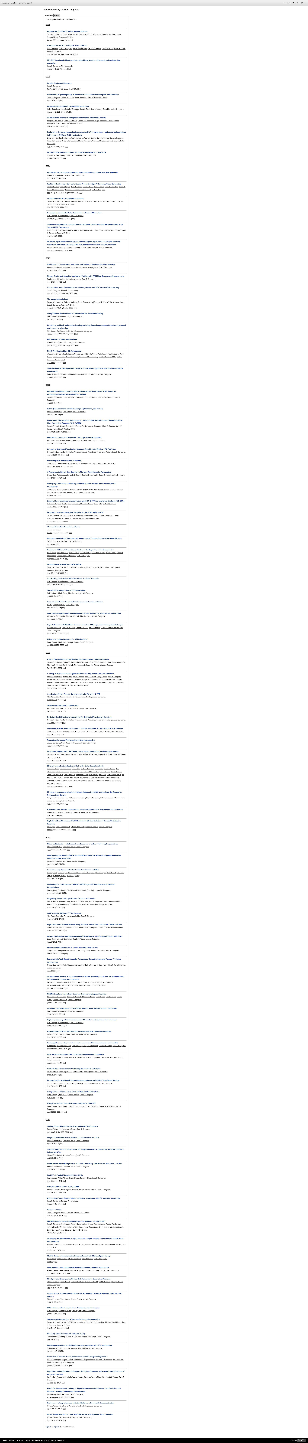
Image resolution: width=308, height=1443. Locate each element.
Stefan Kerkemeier (114, 775)
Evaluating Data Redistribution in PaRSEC (64, 461)
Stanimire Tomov (69, 267)
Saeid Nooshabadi (63, 827)
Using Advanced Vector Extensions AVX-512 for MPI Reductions (73, 1092)
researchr (5, 3)
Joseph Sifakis (52, 37)
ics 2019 (50, 1351)
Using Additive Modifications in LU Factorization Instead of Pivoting (75, 314)
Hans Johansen (72, 357)
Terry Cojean (102, 677)
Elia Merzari (74, 778)
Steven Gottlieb (67, 1213)
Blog (47, 1440)
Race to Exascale (54, 1210)
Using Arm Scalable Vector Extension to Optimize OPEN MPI (71, 1103)
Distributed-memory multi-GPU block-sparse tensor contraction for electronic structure (83, 751)
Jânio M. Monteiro (87, 982)
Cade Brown (52, 939)
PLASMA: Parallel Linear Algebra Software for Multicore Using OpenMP (76, 1221)
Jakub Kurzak (68, 665)
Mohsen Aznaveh (72, 616)
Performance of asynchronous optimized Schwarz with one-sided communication (80, 1403)
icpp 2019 (51, 1339)
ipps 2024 (51, 178)
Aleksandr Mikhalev (82, 965)
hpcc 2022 (51, 544)
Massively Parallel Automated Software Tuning (66, 1334)
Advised (56, 15)
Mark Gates (62, 374)
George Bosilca (81, 426)
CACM (49, 40)
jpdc (48, 850)
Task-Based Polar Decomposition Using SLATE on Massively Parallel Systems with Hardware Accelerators (85, 369)
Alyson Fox (51, 679)
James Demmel (53, 515)
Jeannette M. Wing (66, 37)
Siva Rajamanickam (62, 682)
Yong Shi (89, 1322)
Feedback (60, 1440)
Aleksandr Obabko (87, 778)
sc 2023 (50, 270)
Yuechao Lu (51, 1046)
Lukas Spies (67, 780)
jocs (48, 126)
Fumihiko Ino (76, 1046)
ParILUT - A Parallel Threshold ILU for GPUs (65, 1175)
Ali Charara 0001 (74, 1259)
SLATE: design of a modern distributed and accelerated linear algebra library (78, 1256)
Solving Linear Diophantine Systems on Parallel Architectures (72, 1126)
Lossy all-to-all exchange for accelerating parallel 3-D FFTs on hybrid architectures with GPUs (85, 501)
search (29, 3)
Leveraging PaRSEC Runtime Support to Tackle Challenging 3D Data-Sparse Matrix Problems (85, 728)
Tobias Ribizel (76, 682)
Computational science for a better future (64, 564)
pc (48, 645)
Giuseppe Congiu (78, 109)
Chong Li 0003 (65, 155)
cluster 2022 (52, 507)
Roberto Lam (100, 982)
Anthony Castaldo (103, 109)
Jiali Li (64, 504)
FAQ (53, 1440)
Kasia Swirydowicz (101, 682)
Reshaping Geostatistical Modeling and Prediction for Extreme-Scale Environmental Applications (81, 485)
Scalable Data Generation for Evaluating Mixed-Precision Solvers (73, 1069)
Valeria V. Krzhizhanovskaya (88, 121)
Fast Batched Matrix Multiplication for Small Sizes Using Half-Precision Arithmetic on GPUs (84, 1164)
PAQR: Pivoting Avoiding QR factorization (64, 351)
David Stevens (52, 1230)
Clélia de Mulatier (70, 121)
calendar (22, 3)
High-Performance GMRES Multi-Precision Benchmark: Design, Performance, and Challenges (85, 625)
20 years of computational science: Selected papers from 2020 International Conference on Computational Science (84, 793)
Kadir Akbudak (85, 553)
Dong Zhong (97, 463)
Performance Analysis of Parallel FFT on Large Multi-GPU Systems (74, 438)
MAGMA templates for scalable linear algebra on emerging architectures (76, 994)
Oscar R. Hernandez (104, 1360)
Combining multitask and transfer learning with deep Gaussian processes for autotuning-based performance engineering (86, 326)
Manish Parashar (111, 187)
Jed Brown (99, 769)
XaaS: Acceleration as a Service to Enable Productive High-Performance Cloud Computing (84, 184)
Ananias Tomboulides (113, 780)
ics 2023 (50, 319)
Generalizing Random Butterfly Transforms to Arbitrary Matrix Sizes (74, 213)
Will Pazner (99, 778)
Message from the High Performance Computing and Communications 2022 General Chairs (84, 538)
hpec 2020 (51, 942)
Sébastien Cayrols (73, 354)
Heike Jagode (52, 109)
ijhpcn (49, 1365)
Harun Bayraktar (81, 98)
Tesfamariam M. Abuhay (80, 138)
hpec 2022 (51, 619)
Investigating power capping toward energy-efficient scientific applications (78, 1267)
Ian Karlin (102, 775)
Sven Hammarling (118, 662)
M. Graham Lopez (54, 1360)
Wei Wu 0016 (86, 463)
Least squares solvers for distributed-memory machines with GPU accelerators (79, 1345)
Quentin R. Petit (53, 155)
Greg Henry (88, 515)
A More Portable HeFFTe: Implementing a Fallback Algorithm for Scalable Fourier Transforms (85, 809)
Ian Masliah (51, 1377)
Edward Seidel (119, 49)
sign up (56, 1427)
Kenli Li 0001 (66, 541)
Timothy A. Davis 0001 (107, 357)
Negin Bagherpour (91, 1227)
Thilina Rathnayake (112, 778)
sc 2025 (50, 158)
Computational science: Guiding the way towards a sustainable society (76, 118)
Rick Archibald (52, 902)
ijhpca (49, 69)
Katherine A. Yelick (54, 52)
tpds (48, 432)
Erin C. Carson (90, 677)
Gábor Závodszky (106, 798)
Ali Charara (72, 1348)
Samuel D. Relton (79, 1230)
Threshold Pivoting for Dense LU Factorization (66, 590)
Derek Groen (83, 302)
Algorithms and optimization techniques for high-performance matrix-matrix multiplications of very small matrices (85, 1372)
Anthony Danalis (64, 109)
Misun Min (76, 769)
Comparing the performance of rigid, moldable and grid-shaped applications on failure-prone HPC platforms (85, 1240)
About (5, 1440)
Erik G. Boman (78, 677)
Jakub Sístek (118, 1227)
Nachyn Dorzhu (96, 138)
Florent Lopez (63, 904)
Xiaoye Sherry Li (108, 397)
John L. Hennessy (94, 34)
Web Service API (37, 1440)
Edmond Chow (64, 902)
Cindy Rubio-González (90, 518)
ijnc (48, 455)
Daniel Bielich (86, 354)
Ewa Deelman (52, 49)
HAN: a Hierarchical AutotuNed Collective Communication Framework (75, 1054)
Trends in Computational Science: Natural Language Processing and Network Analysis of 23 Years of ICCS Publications (85, 225)
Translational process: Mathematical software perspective (71, 740)
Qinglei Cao (64, 426)
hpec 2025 (51, 100)
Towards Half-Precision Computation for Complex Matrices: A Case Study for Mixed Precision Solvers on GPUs (85, 1150)
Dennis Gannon (65, 342)
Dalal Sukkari (52, 374)
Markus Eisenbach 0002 (112, 902)
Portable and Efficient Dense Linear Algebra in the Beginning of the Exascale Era (80, 550)
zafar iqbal (51, 827)
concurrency (51, 1049)
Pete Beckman (76, 187)
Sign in (299, 2)
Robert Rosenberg (60, 1000)
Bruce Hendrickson (80, 49)
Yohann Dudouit (82, 775)
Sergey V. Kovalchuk (55, 121)
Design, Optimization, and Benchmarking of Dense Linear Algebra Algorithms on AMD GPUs (84, 936)
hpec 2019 (51, 1144)
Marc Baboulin (102, 1377)
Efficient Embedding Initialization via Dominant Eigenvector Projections (76, 152)
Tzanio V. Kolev (53, 769)
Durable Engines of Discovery (59, 83)
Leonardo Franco (106, 121)
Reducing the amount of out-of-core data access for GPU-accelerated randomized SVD (82, 1043)
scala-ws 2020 (52, 930)
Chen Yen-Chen (74, 873)
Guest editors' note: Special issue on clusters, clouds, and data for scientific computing (83, 1198)
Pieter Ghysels (68, 397)
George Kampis (109, 138)
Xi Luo (49, 1057)
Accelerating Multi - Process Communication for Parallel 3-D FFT (73, 694)
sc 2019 (50, 1158)
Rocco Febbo (52, 904)
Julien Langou (99, 515)
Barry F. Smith (87, 682)
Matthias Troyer (58, 190)
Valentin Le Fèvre (94, 452)
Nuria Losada (75, 463)
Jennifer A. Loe (82, 628)
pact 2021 (51, 711)
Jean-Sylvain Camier (55, 775)
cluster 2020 (52, 953)
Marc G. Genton (108, 426)
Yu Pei (72, 426)
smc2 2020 (51, 907)
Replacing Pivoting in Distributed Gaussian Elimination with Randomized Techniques (82, 1020)
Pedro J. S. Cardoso (55, 982)
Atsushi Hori (104, 1244)
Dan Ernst (103, 98)
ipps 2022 (51, 443)
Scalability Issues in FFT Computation (63, 705)
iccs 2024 (50, 236)
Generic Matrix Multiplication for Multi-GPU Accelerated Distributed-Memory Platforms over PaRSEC (84, 1294)
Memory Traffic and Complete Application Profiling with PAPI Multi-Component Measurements (85, 276)
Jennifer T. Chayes (54, 34)
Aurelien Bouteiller (98, 950)
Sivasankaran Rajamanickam (112, 628)
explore (14, 3)
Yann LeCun (106, 34)
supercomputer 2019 (55, 1397)
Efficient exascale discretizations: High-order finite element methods (75, 766)
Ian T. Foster (99, 187)
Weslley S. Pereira (62, 518)
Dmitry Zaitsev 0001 (54, 1129)
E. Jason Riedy (75, 518)
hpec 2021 (51, 815)
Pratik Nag (93, 489)
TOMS (49, 219)
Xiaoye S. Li (109, 515)
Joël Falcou (113, 1377)
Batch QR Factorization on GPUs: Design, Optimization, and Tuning (75, 409)
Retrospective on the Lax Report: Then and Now (67, 46)
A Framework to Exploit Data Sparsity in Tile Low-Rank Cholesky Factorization (79, 472)
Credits (20, 1440)
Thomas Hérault (80, 452)
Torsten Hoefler (53, 187)
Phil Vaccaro (75, 1270)
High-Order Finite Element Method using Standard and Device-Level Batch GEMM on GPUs (84, 925)
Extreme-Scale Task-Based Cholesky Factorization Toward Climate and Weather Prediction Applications (84, 960)
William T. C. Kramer (81, 1213)
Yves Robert (106, 452)
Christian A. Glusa (68, 628)
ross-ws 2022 (52, 608)
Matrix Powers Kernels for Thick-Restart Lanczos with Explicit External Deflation (80, 1414)
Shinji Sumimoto (97, 1106)
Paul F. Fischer (65, 769)
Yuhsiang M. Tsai (59, 876)
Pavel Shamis (63, 1106)
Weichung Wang (73, 876)
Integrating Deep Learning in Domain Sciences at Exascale (71, 899)
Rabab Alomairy (63, 475)
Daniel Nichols (75, 904)
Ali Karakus (93, 775)
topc (48, 879)
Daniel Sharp (52, 812)
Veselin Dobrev (109, 769)
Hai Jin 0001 (76, 541)
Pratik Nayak (111, 873)
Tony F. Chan (67, 34)
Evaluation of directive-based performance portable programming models (77, 1357)
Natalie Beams (116, 772)
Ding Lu (75, 1417)
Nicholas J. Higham (54, 665)
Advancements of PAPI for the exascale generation (68, 106)
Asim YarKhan (62, 553)
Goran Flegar (100, 873)
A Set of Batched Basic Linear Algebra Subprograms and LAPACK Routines (78, 659)
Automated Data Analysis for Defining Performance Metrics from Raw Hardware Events (82, 172)
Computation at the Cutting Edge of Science (65, 198)
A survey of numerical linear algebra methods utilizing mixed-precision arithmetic (80, 674)
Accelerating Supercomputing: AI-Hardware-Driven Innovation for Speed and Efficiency (83, 95)
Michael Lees (119, 798)
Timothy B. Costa (69, 662)
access (49, 830)
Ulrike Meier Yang (81, 685)
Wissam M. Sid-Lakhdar (68, 331)
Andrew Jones (88, 187)
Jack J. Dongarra (79, 34)
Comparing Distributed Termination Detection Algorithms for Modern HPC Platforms (81, 449)
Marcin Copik (65, 187)
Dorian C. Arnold (91, 1282)
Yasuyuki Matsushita (90, 1046)
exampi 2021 (52, 700)
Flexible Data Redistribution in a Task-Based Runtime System (72, 948)
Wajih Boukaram (81, 397)
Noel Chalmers (69, 775)
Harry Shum (116, 34)
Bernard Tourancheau (69, 290)
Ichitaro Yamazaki (54, 628)
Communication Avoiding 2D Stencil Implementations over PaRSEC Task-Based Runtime (83, 1080)
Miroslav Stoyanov (73, 440)
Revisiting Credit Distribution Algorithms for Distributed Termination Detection (79, 717)
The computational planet (57, 299)
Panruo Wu (110, 1224)
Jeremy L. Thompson (96, 780)
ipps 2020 (51, 1037)
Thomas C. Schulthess (73, 190)
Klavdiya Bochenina (62, 138)
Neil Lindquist (52, 216)
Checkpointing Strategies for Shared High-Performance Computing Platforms (78, 1279)
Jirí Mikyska (104, 201)
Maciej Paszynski (84, 141)
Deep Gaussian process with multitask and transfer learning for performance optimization (84, 613)
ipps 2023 (51, 282)
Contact (12, 1440)
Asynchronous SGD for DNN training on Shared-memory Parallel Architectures (79, 1031)
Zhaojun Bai (66, 1417)
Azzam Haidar (93, 98)
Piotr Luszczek (66, 66)
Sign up (304, 2)
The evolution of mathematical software (63, 527)
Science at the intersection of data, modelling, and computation (73, 1319)
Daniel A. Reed (107, 49)
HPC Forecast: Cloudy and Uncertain (62, 339)
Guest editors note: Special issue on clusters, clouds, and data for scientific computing (83, 288)
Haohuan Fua (99, 1322)
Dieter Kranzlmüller (107, 567)
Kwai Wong (99, 904)
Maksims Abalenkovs (75, 1227)
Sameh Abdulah (53, 426)
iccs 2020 (50, 864)
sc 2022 (50, 403)
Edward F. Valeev (119, 754)
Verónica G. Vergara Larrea (84, 1360)
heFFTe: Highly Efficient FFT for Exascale (64, 913)
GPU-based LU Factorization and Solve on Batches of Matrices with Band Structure (81, 265)
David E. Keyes (105, 475)
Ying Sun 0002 (69, 429)
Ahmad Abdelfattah (54, 267)
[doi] (71, 40)
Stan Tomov (67, 412)
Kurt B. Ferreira (104, 1282)
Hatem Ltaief (58, 429)
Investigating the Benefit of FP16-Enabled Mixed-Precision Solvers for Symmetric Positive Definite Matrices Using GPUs (84, 856)
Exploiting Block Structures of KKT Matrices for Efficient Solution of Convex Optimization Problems (84, 822)
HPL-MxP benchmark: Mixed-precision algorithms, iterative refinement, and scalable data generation (83, 61)
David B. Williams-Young (88, 357)
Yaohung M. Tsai (80, 247)
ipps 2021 (51, 723)
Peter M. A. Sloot (76, 123)
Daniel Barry (90, 109)
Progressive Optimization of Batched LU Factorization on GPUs (73, 1138)
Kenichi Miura (110, 1106)
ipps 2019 (51, 1169)
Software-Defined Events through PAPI (63, 1187)
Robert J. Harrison (90, 754)
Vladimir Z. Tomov (54, 783)
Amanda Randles (94, 49)
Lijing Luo (51, 138)
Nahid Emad (77, 155)
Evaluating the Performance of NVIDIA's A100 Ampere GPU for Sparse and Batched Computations (81, 885)
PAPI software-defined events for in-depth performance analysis (73, 1308)
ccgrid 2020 (51, 1112)
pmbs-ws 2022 (52, 633)
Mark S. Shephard (76, 772)
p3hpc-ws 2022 (53, 559)
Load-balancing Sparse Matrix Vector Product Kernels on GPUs (73, 870)
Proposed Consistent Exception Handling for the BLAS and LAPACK (75, 512)
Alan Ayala (51, 440)
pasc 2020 (51, 971)
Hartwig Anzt (93, 267)
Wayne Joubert (67, 1360)
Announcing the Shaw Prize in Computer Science (67, 31)
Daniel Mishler (92, 247)
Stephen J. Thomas (116, 682)
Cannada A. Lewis (105, 754)
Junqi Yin (108, 904)
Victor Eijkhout (92, 1083)
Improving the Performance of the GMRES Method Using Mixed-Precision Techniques (82, 1008)
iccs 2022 (50, 414)
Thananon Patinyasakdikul (102, 1057)
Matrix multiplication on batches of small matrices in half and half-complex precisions (82, 844)
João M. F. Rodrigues (72, 982)
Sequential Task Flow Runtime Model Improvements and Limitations (75, 602)
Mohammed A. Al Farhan (77, 374)
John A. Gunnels (67, 98)
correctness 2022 (53, 521)
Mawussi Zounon (106, 665)
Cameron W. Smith (54, 780)
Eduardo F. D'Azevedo (79, 902)
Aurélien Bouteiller (66, 452)
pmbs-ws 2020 (52, 893)
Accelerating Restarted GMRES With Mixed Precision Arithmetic (73, 579)
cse (48, 54)
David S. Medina (63, 778)
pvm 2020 (51, 1098)
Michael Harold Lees (70, 985)
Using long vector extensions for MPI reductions (67, 639)
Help (27, 1440)
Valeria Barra (105, 772)
